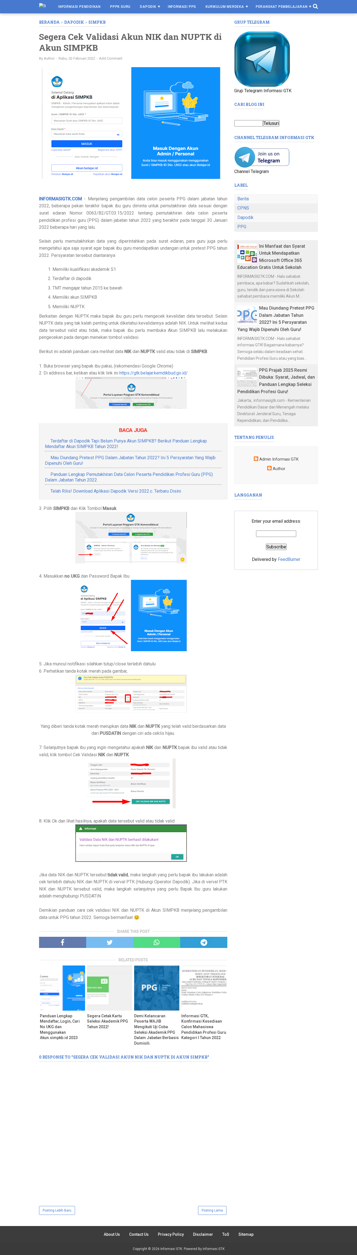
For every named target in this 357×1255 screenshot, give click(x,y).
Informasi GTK (171, 1249)
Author (279, 468)
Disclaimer (203, 1234)
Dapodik (148, 7)
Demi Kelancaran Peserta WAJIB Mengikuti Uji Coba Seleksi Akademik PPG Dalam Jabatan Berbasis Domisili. (156, 1029)
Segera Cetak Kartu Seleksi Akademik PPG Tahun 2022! (107, 1021)
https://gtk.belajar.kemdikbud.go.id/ (153, 373)
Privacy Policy (171, 1234)
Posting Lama (212, 1210)
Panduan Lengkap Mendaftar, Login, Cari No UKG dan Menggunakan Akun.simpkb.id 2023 (60, 1027)
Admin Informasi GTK (279, 459)
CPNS (243, 208)
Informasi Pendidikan (79, 7)
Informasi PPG (182, 7)
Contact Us (139, 1234)
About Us (112, 1234)
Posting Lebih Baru (57, 1210)
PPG (241, 226)
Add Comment (110, 58)
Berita (243, 198)
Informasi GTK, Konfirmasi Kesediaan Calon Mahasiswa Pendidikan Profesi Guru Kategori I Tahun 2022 (203, 1027)
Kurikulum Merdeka (225, 7)
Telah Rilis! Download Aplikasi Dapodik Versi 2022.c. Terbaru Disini (115, 491)
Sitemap (246, 1234)
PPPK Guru (120, 7)
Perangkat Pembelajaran (282, 7)
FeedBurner (289, 559)
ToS (225, 1234)
